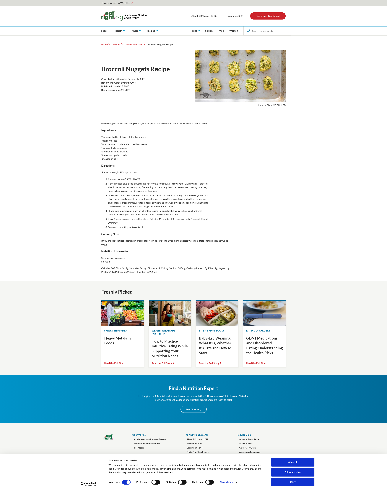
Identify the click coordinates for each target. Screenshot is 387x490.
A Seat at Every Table (249, 439)
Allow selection (293, 472)
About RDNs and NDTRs (204, 15)
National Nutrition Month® (147, 443)
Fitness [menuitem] (134, 30)
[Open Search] (248, 30)
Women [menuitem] (233, 30)
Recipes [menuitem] (150, 30)
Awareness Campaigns (250, 452)
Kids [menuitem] (194, 30)
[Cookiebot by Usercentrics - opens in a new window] (88, 484)
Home (104, 44)
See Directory (193, 409)
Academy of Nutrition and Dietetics (151, 439)
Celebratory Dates (248, 447)
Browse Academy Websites (116, 3)
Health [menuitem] (118, 30)
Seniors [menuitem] (209, 30)
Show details (226, 482)
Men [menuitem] (221, 30)
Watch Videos (246, 443)
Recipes (116, 44)
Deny (293, 482)
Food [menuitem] (104, 30)
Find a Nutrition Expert (268, 15)
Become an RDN (235, 15)
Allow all (292, 462)
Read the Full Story (114, 363)
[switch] (155, 482)
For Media (139, 447)
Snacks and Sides (134, 44)
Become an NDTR (194, 447)
